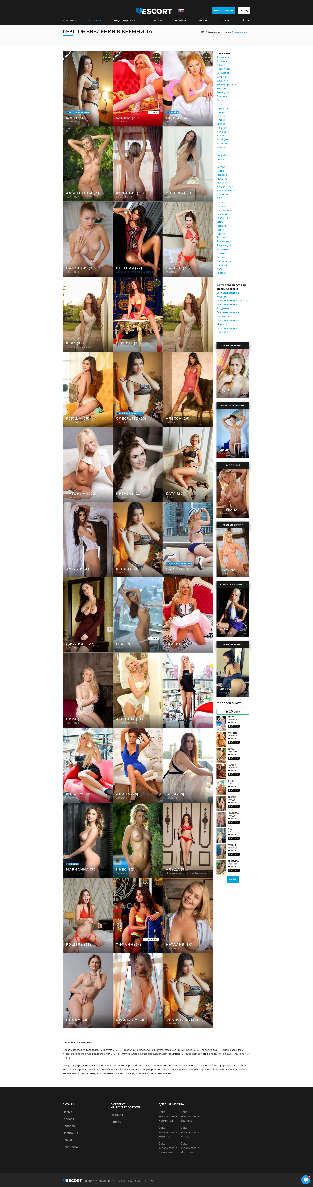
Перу (219, 202)
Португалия (223, 210)
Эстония (221, 257)
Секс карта (70, 1147)
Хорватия (222, 249)
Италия (220, 135)
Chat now (233, 726)
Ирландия (222, 131)
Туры (225, 20)
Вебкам (180, 20)
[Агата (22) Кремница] (88, 88)
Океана (232, 797)
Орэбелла (233, 861)
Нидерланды (224, 186)
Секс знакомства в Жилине (167, 1132)
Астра (231, 717)
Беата (231, 749)
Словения (222, 218)
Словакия (239, 32)
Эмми (231, 781)
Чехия (220, 253)
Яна (230, 829)
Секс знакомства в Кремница (167, 1116)
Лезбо (203, 20)
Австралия (222, 57)
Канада (220, 147)
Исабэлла (233, 813)
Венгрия (221, 88)
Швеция (221, 265)
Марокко (222, 175)
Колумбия (222, 155)
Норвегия (222, 194)
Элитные (69, 20)
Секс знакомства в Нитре (189, 1132)
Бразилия (222, 81)
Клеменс (232, 733)
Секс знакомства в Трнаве (232, 300)
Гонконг (221, 112)
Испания (221, 128)
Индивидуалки (125, 20)
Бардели (69, 1126)
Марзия (232, 765)
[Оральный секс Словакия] (138, 164)
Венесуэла (222, 92)
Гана (219, 104)
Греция (221, 116)
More (233, 879)
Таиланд (221, 226)
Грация (232, 845)
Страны (156, 20)
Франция (222, 237)
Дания (220, 120)
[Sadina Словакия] (138, 88)
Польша (221, 206)
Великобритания (226, 84)
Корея (220, 159)
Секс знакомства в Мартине (189, 1148)
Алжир (220, 65)
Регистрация (223, 10)
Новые (67, 1112)
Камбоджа (222, 139)
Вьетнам (221, 96)
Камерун (221, 143)
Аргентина (223, 69)
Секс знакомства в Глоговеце (167, 1148)
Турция (220, 233)
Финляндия (223, 245)
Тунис (220, 230)
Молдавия (222, 182)
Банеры (116, 1122)
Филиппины (223, 241)
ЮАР (219, 269)
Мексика (221, 179)
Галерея (95, 20)
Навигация (70, 1133)
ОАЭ (219, 198)
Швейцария (223, 261)
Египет (220, 124)
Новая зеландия (226, 190)
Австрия (221, 61)
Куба (219, 163)
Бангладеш (223, 73)
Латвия (220, 167)
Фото (246, 20)
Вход (244, 10)
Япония (221, 273)
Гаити (219, 100)
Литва (220, 171)
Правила (117, 1115)
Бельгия (221, 77)
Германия (222, 108)
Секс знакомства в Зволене (189, 1116)
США (219, 222)
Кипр (219, 151)
